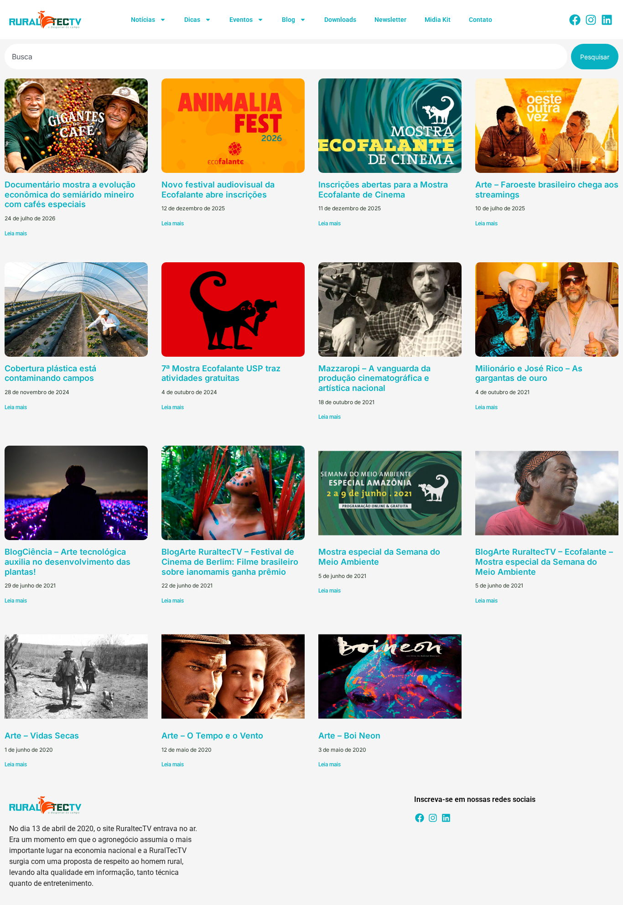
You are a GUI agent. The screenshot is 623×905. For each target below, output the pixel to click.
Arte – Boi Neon (349, 735)
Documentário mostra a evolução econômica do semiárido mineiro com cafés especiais (70, 194)
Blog (288, 19)
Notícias (143, 19)
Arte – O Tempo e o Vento (212, 735)
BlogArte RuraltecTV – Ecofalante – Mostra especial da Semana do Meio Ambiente (544, 561)
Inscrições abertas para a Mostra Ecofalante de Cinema (383, 189)
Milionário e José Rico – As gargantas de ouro (528, 373)
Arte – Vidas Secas (42, 735)
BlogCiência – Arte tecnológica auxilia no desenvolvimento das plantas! (67, 561)
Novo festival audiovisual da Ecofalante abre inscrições (218, 189)
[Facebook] (575, 19)
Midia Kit (438, 19)
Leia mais (16, 233)
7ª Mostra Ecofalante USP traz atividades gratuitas (220, 373)
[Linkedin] (607, 19)
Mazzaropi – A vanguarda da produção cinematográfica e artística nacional (374, 378)
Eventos (241, 19)
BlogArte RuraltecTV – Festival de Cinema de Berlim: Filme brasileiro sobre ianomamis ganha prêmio (229, 561)
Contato (480, 19)
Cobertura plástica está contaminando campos (50, 373)
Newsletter (390, 19)
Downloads (340, 19)
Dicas (192, 19)
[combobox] (286, 56)
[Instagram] (591, 19)
